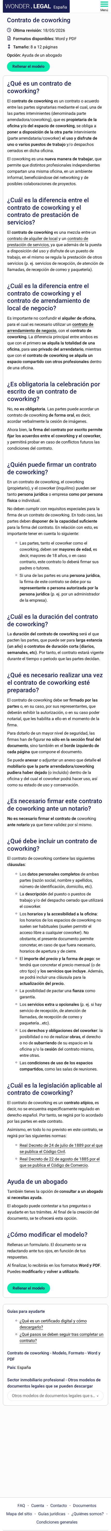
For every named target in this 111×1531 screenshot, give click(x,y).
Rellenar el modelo (28, 66)
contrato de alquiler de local (32, 238)
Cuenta (37, 1505)
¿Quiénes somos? (88, 1513)
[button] (97, 1396)
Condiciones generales (56, 1522)
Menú (104, 10)
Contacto (58, 1505)
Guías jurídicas (51, 1513)
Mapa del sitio (19, 1513)
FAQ (21, 1505)
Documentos (84, 1505)
